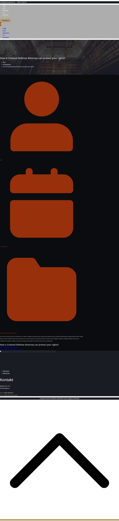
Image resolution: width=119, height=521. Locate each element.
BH (1, 160)
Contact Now (5, 20)
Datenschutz (6, 373)
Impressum (6, 371)
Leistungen (5, 14)
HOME (4, 5)
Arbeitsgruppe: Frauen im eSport (9, 347)
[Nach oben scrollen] (59, 520)
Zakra (69, 398)
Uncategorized (12, 333)
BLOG (4, 8)
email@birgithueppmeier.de (10, 395)
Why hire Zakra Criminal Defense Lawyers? (11, 349)
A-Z (3, 12)
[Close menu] (0, 25)
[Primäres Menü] (0, 23)
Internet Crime (4, 333)
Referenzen (5, 10)
